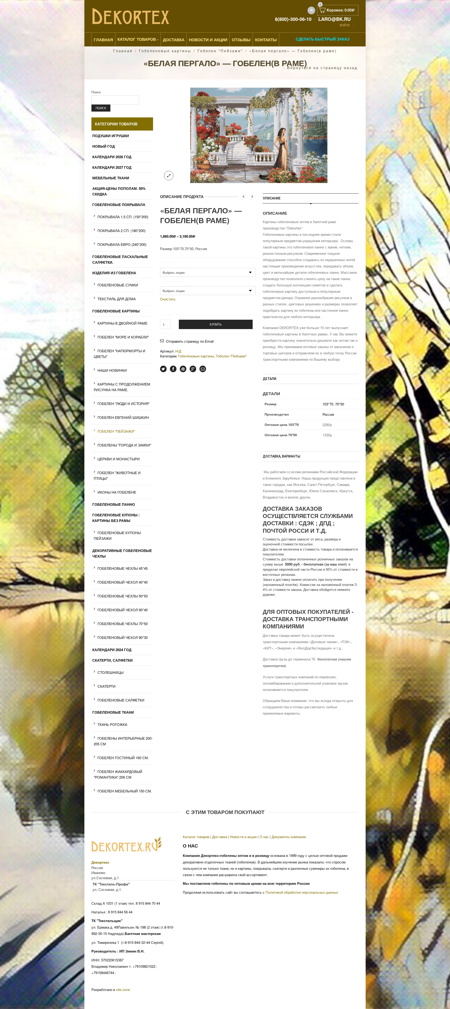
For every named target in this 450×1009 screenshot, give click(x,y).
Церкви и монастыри (119, 458)
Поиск (96, 92)
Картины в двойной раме (122, 323)
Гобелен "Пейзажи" (220, 50)
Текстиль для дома (117, 298)
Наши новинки (112, 370)
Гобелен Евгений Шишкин (123, 417)
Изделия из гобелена (114, 272)
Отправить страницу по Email (190, 341)
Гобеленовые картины (165, 50)
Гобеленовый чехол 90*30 (123, 637)
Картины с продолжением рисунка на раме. (122, 387)
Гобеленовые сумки (118, 284)
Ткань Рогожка (112, 724)
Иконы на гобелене (117, 492)
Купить (216, 324)
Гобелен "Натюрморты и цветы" (119, 353)
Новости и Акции (208, 39)
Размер (167, 265)
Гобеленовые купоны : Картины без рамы (116, 517)
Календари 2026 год (111, 156)
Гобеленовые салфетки (121, 700)
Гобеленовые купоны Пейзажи (117, 535)
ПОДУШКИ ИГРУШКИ (110, 135)
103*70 (327, 403)
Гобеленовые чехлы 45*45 (123, 568)
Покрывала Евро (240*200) (122, 244)
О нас (264, 836)
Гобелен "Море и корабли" (123, 336)
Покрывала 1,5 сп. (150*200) (123, 216)
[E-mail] (202, 369)
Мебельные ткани (110, 177)
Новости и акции (243, 836)
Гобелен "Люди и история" (124, 403)
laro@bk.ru (334, 18)
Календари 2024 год (111, 649)
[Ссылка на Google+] (193, 369)
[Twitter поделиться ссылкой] (163, 369)
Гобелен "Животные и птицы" (117, 475)
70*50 (339, 403)
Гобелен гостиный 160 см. (123, 757)
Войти (345, 25)
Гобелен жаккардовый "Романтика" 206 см (118, 774)
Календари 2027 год (111, 167)
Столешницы (111, 672)
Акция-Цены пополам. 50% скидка (119, 191)
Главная (103, 39)
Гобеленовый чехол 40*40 (123, 582)
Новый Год (103, 146)
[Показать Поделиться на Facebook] (173, 369)
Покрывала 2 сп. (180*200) (122, 230)
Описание (272, 198)
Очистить (168, 299)
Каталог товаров (136, 39)
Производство (172, 283)
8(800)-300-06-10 (293, 18)
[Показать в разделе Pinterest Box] (183, 369)
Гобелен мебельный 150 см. (125, 790)
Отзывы (241, 39)
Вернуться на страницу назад (322, 67)
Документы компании (289, 836)
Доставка (173, 39)
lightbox (168, 175)
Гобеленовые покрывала (118, 204)
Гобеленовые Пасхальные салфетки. (120, 259)
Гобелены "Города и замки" (124, 445)
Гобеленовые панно (113, 504)
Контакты (266, 39)
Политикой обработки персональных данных (302, 892)
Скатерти (107, 686)
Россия (328, 414)
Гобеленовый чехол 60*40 (123, 609)
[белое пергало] (259, 134)
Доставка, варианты (281, 456)
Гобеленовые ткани (113, 712)
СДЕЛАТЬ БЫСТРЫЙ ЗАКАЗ (322, 39)
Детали (269, 379)
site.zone (123, 989)
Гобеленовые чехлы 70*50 (123, 623)
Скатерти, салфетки (112, 660)
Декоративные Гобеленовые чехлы (122, 553)
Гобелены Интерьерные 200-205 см (123, 741)
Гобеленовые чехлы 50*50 (123, 595)
